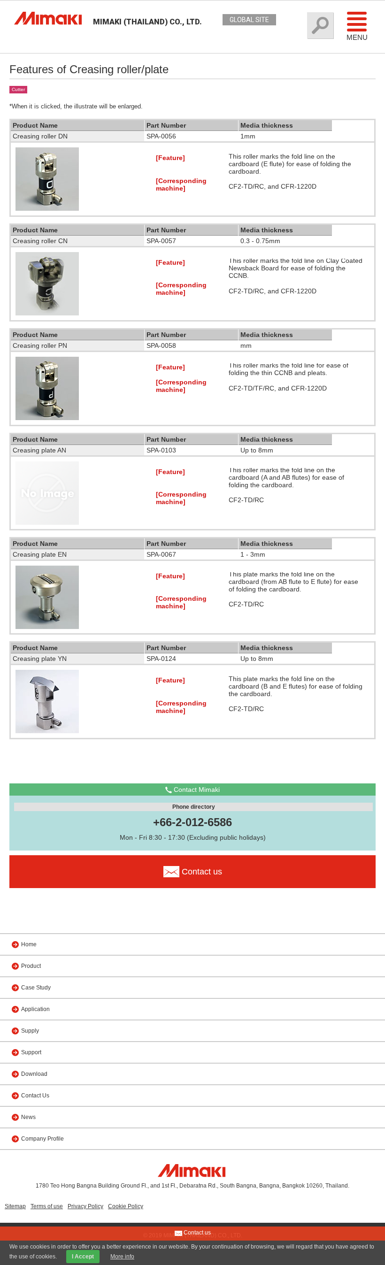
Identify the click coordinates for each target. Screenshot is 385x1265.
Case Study (36, 987)
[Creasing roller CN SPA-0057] (47, 313)
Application (35, 1009)
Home (29, 944)
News (28, 1117)
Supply (30, 1030)
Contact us (196, 1232)
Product (31, 966)
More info (122, 1256)
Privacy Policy (85, 1206)
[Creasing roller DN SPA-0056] (47, 208)
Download (34, 1074)
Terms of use (47, 1206)
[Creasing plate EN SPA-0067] (47, 626)
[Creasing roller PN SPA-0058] (47, 418)
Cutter (18, 89)
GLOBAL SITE (249, 19)
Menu (357, 37)
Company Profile (42, 1138)
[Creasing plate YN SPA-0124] (47, 731)
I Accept (83, 1256)
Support (31, 1052)
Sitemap (15, 1206)
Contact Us (35, 1095)
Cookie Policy (125, 1206)
